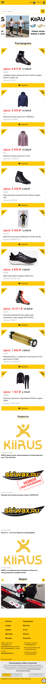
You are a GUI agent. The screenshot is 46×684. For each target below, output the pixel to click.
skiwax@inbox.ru (7, 653)
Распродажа (23, 43)
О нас (25, 630)
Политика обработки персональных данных (28, 669)
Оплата (26, 634)
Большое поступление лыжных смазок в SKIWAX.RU (19, 495)
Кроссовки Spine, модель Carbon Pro (18, 276)
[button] (2, 580)
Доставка (9, 634)
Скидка (8, 625)
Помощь (8, 638)
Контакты (26, 638)
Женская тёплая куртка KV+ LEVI (16, 156)
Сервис (8, 630)
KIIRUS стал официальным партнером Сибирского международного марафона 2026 (19, 571)
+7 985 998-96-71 (30, 645)
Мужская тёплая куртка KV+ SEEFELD (18, 117)
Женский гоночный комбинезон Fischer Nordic (22, 237)
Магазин (26, 625)
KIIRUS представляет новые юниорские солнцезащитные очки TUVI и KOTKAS (22, 456)
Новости (23, 416)
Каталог (8, 621)
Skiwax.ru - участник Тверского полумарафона (18, 532)
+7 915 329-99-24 (30, 654)
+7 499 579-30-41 (30, 649)
